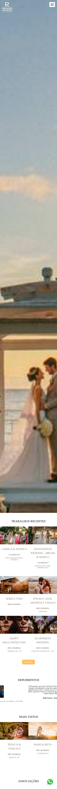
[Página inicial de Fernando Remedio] (7, 7)
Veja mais (28, 662)
